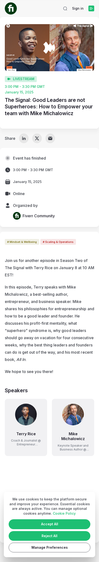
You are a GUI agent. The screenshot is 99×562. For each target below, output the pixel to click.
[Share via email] (50, 138)
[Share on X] (37, 138)
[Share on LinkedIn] (24, 138)
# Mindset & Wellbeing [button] (22, 242)
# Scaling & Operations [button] (58, 242)
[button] (65, 8)
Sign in (78, 8)
